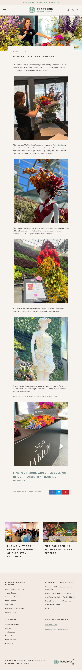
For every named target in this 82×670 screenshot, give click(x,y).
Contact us (9, 643)
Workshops (9, 604)
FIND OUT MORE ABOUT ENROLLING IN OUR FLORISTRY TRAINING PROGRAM (39, 477)
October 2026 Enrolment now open (41, 2)
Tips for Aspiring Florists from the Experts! (58, 549)
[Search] (73, 10)
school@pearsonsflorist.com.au (56, 630)
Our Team (8, 628)
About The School (12, 624)
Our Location (10, 632)
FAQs (47, 608)
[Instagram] (73, 664)
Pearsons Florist (11, 640)
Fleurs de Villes (58, 145)
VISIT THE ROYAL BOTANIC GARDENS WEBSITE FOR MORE (35, 397)
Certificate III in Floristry (14, 597)
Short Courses (10, 601)
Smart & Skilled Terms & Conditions (58, 601)
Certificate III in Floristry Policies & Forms (60, 597)
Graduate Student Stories (14, 608)
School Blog (9, 636)
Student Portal (10, 612)
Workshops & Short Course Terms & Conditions (58, 588)
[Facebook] (73, 660)
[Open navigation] (4, 10)
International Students (53, 605)
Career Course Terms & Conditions (58, 593)
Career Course (10, 593)
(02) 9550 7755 (51, 624)
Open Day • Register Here (14, 589)
